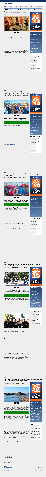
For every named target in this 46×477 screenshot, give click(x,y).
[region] (16, 44)
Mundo (32, 6)
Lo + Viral (41, 6)
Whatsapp (38, 6)
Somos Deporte (23, 6)
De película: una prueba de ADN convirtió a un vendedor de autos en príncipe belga (35, 65)
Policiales (19, 6)
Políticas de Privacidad (7, 473)
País (34, 471)
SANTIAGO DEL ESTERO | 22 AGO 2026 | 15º (8, 6)
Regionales (27, 6)
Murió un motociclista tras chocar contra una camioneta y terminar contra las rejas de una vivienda (36, 60)
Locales (17, 6)
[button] (4, 4)
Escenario (35, 6)
